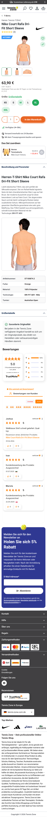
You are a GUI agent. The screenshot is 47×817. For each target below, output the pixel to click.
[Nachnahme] (35, 647)
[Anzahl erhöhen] (17, 119)
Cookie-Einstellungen (4, 671)
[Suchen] (24, 8)
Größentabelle (8, 313)
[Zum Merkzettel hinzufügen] (42, 38)
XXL (6, 110)
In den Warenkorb (33, 119)
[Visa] (6, 647)
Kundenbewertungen (13, 368)
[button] (7, 389)
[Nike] (40, 28)
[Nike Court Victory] (6, 152)
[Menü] (4, 8)
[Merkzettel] (31, 8)
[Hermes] (25, 662)
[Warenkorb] (43, 8)
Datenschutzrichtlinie (11, 602)
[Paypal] (25, 647)
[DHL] (15, 662)
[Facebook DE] (4, 683)
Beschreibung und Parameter (15, 167)
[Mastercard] (15, 647)
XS (6, 103)
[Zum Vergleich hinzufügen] (42, 44)
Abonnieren (25, 591)
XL (35, 102)
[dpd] (6, 662)
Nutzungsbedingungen (12, 600)
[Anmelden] (37, 8)
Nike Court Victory (18, 155)
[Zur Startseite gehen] (12, 8)
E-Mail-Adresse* (11, 576)
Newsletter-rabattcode (28, 600)
